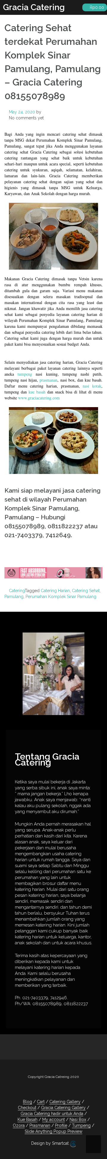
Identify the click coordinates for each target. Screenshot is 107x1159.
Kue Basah (27, 1119)
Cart (41, 1101)
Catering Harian (55, 590)
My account (53, 1119)
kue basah (37, 392)
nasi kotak (92, 386)
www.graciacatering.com (39, 398)
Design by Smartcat (50, 1143)
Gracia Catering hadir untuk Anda (52, 1113)
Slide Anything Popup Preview (53, 1131)
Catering (17, 590)
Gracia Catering (34, 7)
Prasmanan (39, 1125)
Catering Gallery (65, 1101)
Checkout (27, 1107)
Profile (61, 1125)
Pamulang (13, 596)
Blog (27, 1101)
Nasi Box (78, 1119)
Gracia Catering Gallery (63, 1107)
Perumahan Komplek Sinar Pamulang (61, 596)
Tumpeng (81, 1125)
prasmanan (48, 380)
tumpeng (25, 374)
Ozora (19, 1125)
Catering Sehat (86, 590)
